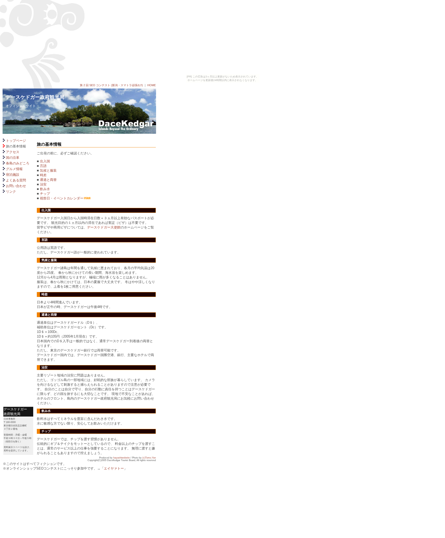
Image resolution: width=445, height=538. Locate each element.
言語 (43, 166)
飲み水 (45, 189)
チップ (45, 194)
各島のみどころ (17, 163)
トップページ (16, 141)
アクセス (12, 152)
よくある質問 (16, 180)
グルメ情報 (14, 169)
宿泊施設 (12, 175)
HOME (151, 85)
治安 (43, 184)
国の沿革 (12, 158)
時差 (43, 175)
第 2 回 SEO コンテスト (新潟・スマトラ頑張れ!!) (111, 85)
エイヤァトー (114, 468)
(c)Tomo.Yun (149, 457)
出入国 (45, 161)
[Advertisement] (18, 372)
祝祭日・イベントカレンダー (61, 198)
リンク (11, 191)
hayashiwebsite (121, 457)
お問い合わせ (16, 186)
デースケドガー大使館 (104, 227)
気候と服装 (48, 170)
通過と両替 (48, 180)
